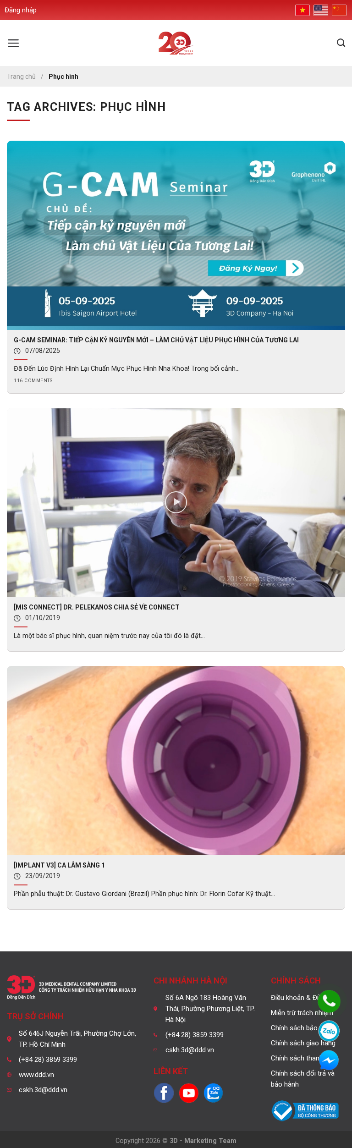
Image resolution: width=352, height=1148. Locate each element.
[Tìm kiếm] (341, 43)
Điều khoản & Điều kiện (305, 998)
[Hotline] (329, 1001)
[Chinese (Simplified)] (338, 10)
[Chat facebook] (329, 1060)
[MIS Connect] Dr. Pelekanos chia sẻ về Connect (97, 607)
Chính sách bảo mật (301, 1028)
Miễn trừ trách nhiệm (302, 1013)
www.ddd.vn (36, 1075)
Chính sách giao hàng (303, 1043)
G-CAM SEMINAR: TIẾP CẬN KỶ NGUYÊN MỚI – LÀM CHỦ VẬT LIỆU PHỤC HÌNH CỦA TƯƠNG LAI (156, 340)
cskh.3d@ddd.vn (43, 1090)
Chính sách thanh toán (305, 1058)
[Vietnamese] (301, 9)
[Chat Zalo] (329, 1031)
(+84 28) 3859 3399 (48, 1059)
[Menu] (13, 43)
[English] (320, 10)
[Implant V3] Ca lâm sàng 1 (59, 865)
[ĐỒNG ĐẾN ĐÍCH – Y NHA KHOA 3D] (176, 43)
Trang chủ (21, 76)
